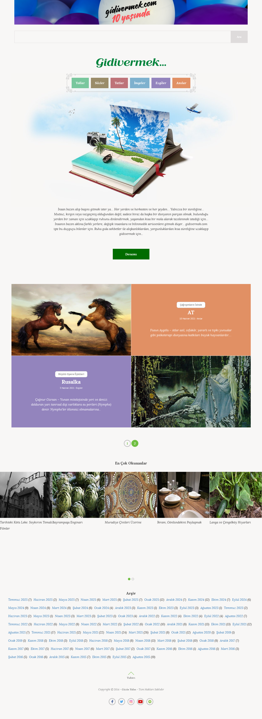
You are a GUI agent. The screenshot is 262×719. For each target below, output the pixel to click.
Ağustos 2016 (206, 649)
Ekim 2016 (185, 649)
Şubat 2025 (130, 600)
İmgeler (139, 83)
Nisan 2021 (113, 632)
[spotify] (149, 701)
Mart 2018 (164, 641)
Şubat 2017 (123, 649)
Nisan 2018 (142, 641)
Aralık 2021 (174, 624)
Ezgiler (161, 83)
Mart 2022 (110, 624)
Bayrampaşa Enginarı (67, 522)
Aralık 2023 (123, 608)
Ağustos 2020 (202, 632)
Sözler (99, 83)
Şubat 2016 (15, 657)
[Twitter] (121, 701)
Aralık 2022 (147, 616)
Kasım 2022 (169, 616)
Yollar (80, 83)
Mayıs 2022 (67, 624)
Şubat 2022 (131, 624)
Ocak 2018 (207, 641)
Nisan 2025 (88, 600)
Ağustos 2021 (17, 632)
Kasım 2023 (145, 608)
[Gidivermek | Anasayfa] (131, 63)
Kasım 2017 (16, 649)
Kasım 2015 (78, 657)
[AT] (71, 320)
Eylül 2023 (187, 608)
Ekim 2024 (218, 600)
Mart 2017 (103, 649)
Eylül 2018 (76, 641)
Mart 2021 (136, 632)
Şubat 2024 (80, 608)
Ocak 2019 (15, 641)
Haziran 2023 (17, 616)
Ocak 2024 (101, 608)
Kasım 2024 (196, 600)
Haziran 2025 (43, 600)
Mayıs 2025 (67, 600)
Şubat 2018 (184, 641)
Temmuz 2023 (233, 608)
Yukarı (131, 678)
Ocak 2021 (178, 632)
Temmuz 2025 (18, 600)
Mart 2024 (59, 608)
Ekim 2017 (38, 649)
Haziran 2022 (43, 624)
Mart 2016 (228, 649)
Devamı (131, 254)
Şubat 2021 (157, 632)
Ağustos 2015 (141, 657)
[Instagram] (131, 701)
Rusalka (71, 382)
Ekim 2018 (56, 641)
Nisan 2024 (38, 608)
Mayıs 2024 (16, 608)
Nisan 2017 (82, 649)
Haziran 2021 (66, 632)
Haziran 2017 (60, 649)
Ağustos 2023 (209, 608)
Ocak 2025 (151, 600)
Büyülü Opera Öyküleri (71, 374)
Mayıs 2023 (41, 616)
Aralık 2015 (57, 657)
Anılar (181, 83)
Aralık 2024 (174, 600)
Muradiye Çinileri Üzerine (123, 522)
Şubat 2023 (105, 616)
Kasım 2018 (35, 641)
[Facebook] (112, 701)
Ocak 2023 (125, 616)
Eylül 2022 (211, 616)
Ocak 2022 (152, 624)
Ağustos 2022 (234, 616)
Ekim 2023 (166, 608)
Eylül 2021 (239, 624)
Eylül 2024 (239, 600)
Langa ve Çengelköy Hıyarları (230, 522)
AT (191, 313)
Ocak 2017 (143, 649)
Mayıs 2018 (121, 641)
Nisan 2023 (62, 616)
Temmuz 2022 (18, 624)
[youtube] (140, 701)
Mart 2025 (109, 600)
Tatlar (119, 83)
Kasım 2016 (164, 649)
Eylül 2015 (119, 657)
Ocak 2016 (36, 657)
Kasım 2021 (196, 624)
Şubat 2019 (223, 632)
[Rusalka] (191, 391)
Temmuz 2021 (41, 632)
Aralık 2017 (227, 641)
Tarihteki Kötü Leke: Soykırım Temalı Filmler (26, 526)
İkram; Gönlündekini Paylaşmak (179, 522)
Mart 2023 (84, 616)
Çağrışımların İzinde (191, 305)
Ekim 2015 (99, 657)
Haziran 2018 (98, 641)
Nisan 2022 (89, 624)
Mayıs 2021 (90, 632)
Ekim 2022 (190, 616)
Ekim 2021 (218, 624)
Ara (239, 37)
